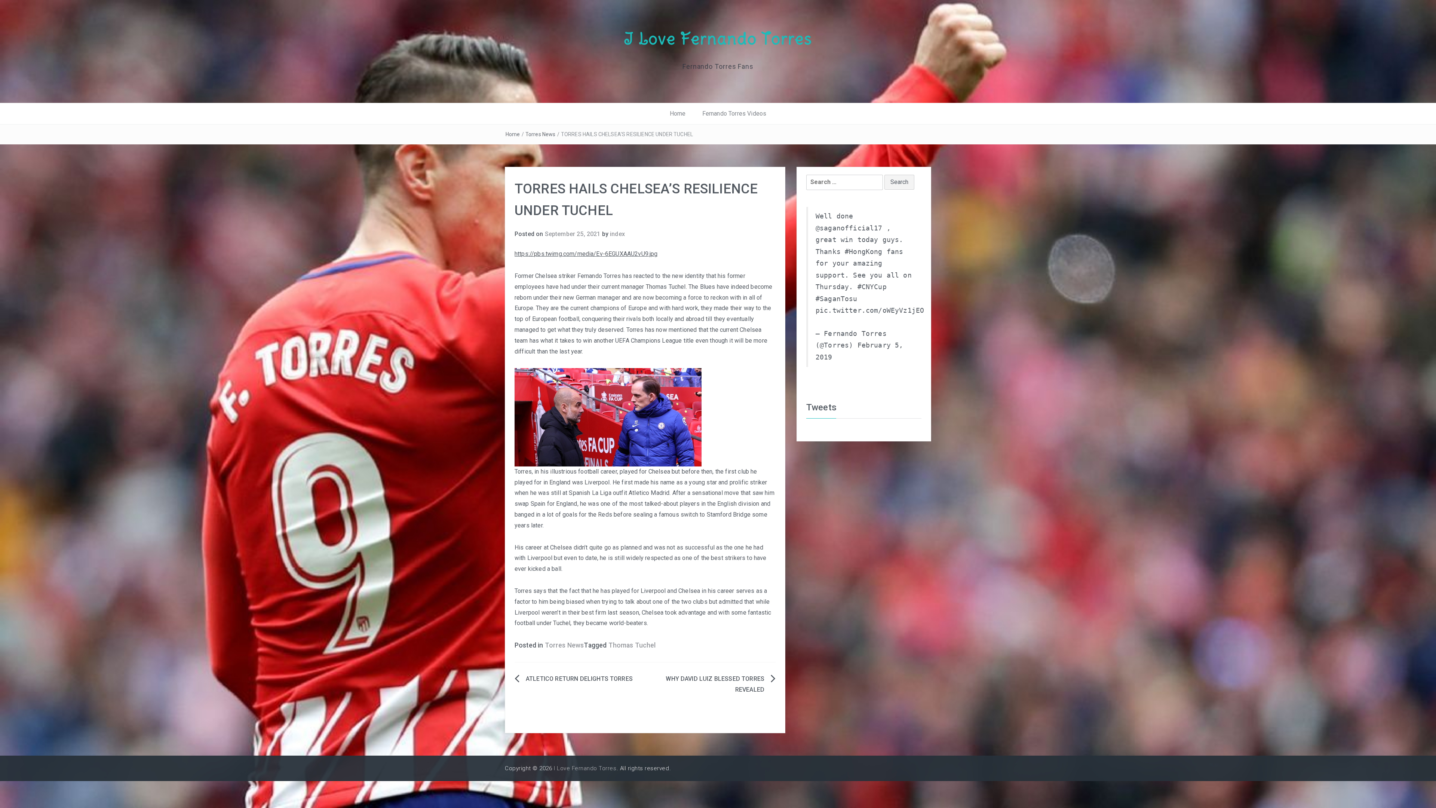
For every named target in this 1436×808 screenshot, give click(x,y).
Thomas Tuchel (632, 645)
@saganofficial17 (849, 228)
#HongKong (863, 251)
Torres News (540, 134)
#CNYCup (872, 287)
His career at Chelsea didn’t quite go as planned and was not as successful (615, 547)
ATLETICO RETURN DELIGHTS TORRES (579, 678)
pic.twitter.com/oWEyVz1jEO (870, 310)
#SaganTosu (836, 299)
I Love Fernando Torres (718, 38)
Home (678, 113)
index (617, 234)
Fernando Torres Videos (734, 113)
